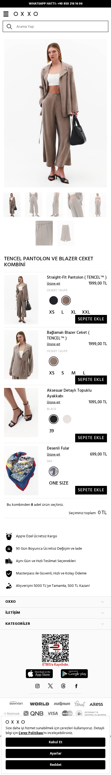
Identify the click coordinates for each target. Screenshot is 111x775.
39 (51, 431)
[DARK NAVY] (53, 300)
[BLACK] (53, 419)
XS (51, 312)
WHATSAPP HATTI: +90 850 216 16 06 (55, 3)
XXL (86, 312)
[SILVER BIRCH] (66, 418)
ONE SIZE (58, 483)
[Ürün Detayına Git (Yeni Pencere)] (21, 300)
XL (73, 312)
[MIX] (53, 471)
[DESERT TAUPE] (66, 300)
